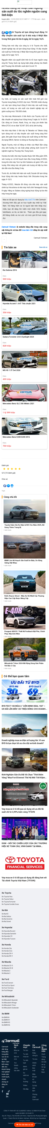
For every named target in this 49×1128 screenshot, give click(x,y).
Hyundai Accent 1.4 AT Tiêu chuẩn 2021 (19, 303)
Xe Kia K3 (5, 914)
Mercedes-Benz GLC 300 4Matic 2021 (18, 403)
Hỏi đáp (25, 1089)
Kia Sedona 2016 (10, 270)
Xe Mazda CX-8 (7, 968)
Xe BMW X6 (6, 1025)
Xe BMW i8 (5, 1017)
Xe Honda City (7, 948)
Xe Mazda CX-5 (7, 965)
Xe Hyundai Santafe (9, 934)
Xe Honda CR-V (7, 953)
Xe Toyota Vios (7, 896)
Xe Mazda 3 (6, 973)
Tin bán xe (10, 247)
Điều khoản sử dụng (34, 1078)
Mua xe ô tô (16, 1051)
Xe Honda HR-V (7, 956)
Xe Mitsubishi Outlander (10, 1008)
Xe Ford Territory (8, 988)
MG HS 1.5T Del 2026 (11, 370)
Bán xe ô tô (16, 1058)
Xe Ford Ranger (7, 990)
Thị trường (25, 1080)
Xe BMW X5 (6, 1022)
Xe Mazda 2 (6, 971)
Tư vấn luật (25, 1061)
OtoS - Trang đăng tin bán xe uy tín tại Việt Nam (43, 1063)
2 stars (10, 469)
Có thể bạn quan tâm (16, 676)
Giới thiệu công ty (35, 1052)
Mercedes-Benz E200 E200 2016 (16, 437)
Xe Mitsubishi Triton (9, 1005)
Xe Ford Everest (7, 983)
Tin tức (25, 1050)
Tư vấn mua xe (25, 1055)
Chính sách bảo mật (34, 1066)
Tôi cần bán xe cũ (25, 1125)
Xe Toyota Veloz (7, 899)
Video (25, 1085)
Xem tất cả (43, 247)
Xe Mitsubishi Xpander (10, 1000)
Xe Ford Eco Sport (8, 985)
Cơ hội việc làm (34, 1088)
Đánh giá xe (25, 1068)
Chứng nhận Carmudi (35, 1096)
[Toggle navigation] (46, 2)
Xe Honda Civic (7, 951)
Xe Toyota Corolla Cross (10, 904)
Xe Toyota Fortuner (8, 902)
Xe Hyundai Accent (8, 931)
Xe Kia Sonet (6, 921)
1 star (6, 469)
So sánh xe (26, 1074)
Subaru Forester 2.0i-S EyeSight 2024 (18, 337)
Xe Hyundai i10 (7, 936)
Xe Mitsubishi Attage (9, 1003)
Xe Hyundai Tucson (8, 939)
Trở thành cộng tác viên (17, 1066)
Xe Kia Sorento (7, 919)
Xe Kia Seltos (6, 916)
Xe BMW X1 (6, 1020)
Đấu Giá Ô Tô (30, 200)
